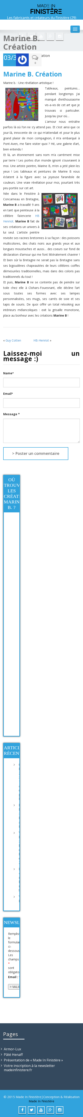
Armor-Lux (12, 1049)
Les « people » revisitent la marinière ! (18, 879)
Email (8, 394)
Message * (11, 414)
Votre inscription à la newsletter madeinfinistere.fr (29, 1067)
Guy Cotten (13, 340)
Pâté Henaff (13, 1054)
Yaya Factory (18, 899)
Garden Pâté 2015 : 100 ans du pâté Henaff (18, 781)
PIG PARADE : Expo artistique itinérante (18, 816)
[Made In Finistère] (41, 8)
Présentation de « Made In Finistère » (33, 1060)
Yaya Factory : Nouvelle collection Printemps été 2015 (18, 848)
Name (8, 373)
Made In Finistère (41, 1101)
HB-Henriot (41, 340)
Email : (14, 977)
